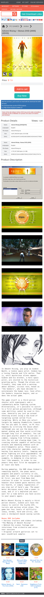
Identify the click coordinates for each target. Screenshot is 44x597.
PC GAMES (14, 26)
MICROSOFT (5, 6)
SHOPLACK (4, 2)
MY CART (25, 2)
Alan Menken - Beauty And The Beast (8, 561)
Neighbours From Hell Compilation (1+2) (35, 585)
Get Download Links (32, 14)
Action (26, 26)
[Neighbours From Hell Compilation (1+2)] (35, 579)
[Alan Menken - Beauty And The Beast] (7, 555)
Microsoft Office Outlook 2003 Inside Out (22, 561)
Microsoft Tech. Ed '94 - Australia (36, 561)
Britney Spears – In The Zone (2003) (8, 585)
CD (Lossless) (35, 6)
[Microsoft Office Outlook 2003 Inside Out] (22, 555)
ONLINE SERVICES (36, 2)
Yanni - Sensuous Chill (22, 585)
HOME (18, 2)
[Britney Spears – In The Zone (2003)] (7, 579)
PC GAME (25, 6)
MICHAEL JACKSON (16, 9)
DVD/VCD (4, 9)
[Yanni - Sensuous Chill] (21, 579)
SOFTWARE (15, 6)
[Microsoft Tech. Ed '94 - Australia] (36, 555)
